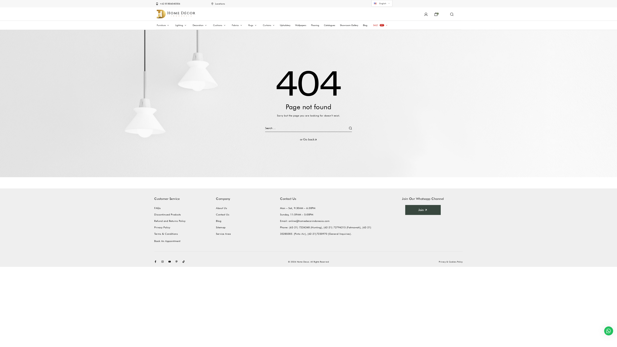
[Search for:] (308, 128)
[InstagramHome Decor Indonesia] (163, 261)
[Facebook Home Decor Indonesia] (156, 261)
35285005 (286, 233)
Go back (309, 139)
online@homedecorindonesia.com (309, 220)
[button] (452, 14)
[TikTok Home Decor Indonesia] (184, 261)
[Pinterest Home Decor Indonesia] (177, 261)
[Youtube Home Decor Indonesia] (170, 261)
